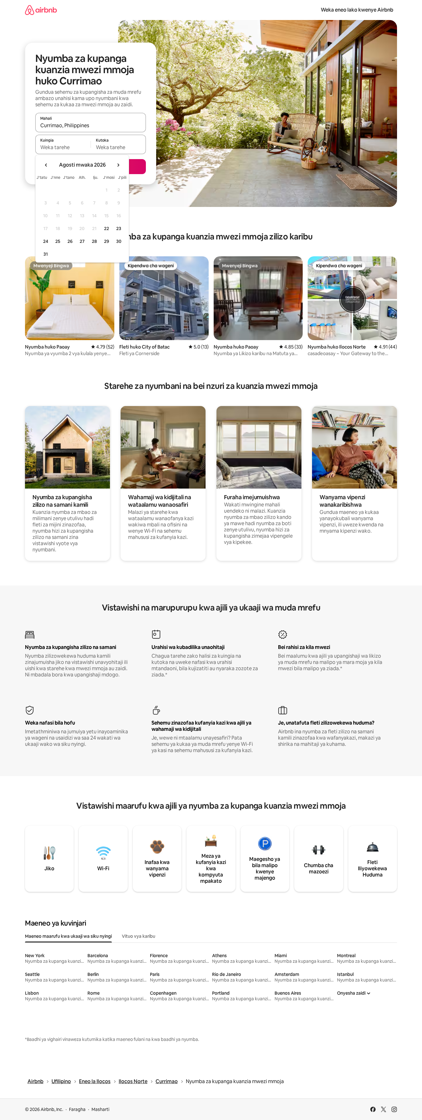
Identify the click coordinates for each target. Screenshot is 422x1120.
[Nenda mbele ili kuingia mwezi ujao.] (118, 165)
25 (57, 241)
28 (94, 241)
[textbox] (63, 147)
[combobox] (90, 125)
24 (45, 241)
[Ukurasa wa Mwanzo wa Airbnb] (41, 10)
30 (119, 241)
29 (106, 241)
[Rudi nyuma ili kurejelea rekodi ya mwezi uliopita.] (46, 165)
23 (118, 228)
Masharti (100, 1109)
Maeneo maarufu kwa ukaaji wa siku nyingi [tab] (68, 936)
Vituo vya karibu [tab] (138, 936)
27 (82, 241)
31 (45, 254)
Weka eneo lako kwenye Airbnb (357, 10)
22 (106, 228)
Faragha (77, 1109)
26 (69, 241)
